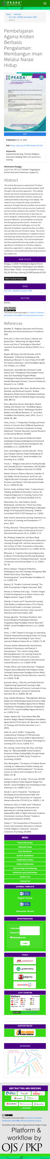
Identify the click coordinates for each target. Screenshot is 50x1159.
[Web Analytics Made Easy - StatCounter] (17, 1012)
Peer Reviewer (25, 851)
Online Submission (25, 864)
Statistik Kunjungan (29, 1012)
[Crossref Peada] (18, 1098)
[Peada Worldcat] (39, 1104)
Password (14, 932)
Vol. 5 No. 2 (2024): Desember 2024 (23, 17)
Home (8, 14)
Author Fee (25, 876)
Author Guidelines (25, 855)
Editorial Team (25, 847)
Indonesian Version (25, 911)
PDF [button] (25, 134)
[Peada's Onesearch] (32, 1098)
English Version (25, 898)
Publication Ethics (25, 859)
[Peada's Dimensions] (26, 1104)
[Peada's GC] (24, 1093)
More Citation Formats (14, 278)
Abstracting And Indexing (25, 868)
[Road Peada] (38, 1093)
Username (15, 928)
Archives (17, 14)
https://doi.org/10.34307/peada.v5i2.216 (26, 145)
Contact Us (25, 881)
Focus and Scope (25, 842)
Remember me (19, 937)
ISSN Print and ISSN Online (25, 872)
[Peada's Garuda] (12, 1104)
